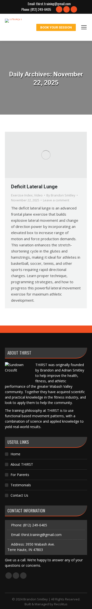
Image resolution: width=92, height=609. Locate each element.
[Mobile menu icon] (84, 27)
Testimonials (21, 485)
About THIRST (22, 464)
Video (38, 195)
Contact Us (19, 495)
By (60, 195)
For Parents (20, 474)
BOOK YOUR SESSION (56, 27)
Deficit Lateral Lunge (34, 187)
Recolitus (60, 604)
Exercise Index (22, 195)
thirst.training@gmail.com (53, 3)
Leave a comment (56, 200)
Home (15, 454)
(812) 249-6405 (40, 9)
